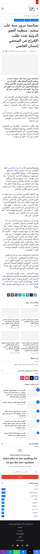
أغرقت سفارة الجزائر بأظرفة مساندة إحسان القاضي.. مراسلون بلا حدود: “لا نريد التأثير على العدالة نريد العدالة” (10, 346)
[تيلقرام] (19, 294)
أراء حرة (34, 509)
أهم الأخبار (34, 20)
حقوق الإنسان (27, 16)
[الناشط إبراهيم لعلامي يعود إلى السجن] (32, 405)
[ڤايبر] (16, 294)
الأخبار (27, 20)
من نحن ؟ (20, 530)
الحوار (35, 516)
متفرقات (34, 506)
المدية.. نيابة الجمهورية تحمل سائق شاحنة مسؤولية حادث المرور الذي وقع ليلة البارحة (14, 413)
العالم (35, 499)
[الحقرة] (32, 9)
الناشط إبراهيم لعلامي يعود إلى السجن (14, 402)
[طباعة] (8, 294)
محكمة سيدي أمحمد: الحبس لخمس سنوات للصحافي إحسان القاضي (29, 321)
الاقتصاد (35, 512)
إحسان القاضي (14, 168)
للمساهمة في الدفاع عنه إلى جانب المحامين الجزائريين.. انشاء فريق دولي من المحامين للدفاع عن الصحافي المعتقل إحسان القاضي (29, 346)
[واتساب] (23, 294)
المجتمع (35, 502)
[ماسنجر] (27, 294)
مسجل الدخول (26, 364)
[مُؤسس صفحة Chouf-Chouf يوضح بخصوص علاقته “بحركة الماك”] (32, 436)
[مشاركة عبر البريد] (12, 294)
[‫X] (31, 294)
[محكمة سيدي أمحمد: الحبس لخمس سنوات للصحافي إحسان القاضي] (29, 313)
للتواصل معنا (20, 534)
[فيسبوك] (35, 294)
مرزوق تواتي (32, 51)
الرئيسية (34, 16)
